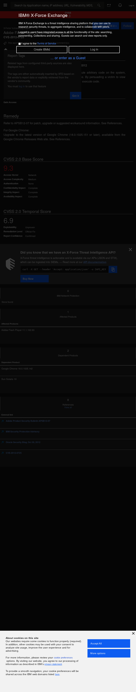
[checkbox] (19, 44)
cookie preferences (63, 657)
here (57, 674)
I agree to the (38, 43)
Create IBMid (42, 49)
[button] (133, 633)
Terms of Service (46, 43)
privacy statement (53, 664)
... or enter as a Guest (68, 57)
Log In (94, 49)
